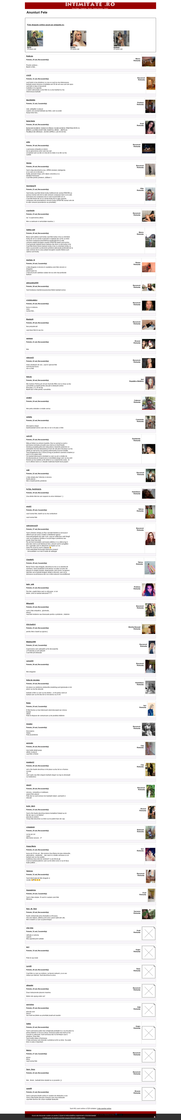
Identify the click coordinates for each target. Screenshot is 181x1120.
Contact (106, 8)
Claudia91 (30, 560)
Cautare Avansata (98, 8)
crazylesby (30, 211)
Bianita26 (29, 319)
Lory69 (29, 966)
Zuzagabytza (31, 890)
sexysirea (30, 1004)
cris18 (28, 75)
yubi (27, 470)
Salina (28, 1024)
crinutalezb (30, 827)
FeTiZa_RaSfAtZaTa (33, 489)
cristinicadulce (31, 300)
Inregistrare (83, 8)
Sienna (28, 163)
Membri (90, 8)
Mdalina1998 (31, 642)
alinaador (29, 985)
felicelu (29, 377)
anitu (28, 142)
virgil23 (29, 398)
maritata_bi (30, 260)
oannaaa (29, 338)
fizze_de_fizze (31, 909)
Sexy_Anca (30, 1069)
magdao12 (30, 762)
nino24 (28, 785)
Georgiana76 (31, 186)
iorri (27, 947)
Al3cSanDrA (31, 624)
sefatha (29, 417)
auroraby (29, 743)
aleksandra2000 (32, 283)
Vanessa (29, 871)
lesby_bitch (30, 806)
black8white (30, 100)
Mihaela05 (30, 603)
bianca (28, 1050)
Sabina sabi (30, 230)
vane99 (29, 1088)
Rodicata (29, 56)
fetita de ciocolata (33, 680)
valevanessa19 (32, 526)
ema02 (28, 506)
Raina (28, 703)
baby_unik (30, 584)
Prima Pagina (75, 8)
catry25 (29, 436)
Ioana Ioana (30, 121)
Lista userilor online (104, 1108)
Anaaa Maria (31, 846)
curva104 (29, 661)
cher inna (29, 928)
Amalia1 (29, 724)
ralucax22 (30, 358)
